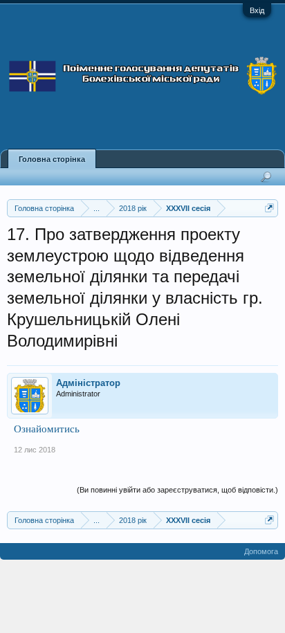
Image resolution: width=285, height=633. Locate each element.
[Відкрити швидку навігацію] (269, 207)
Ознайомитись (47, 428)
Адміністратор (88, 383)
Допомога (261, 551)
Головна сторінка (52, 159)
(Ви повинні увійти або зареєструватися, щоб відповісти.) (177, 490)
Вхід (257, 10)
